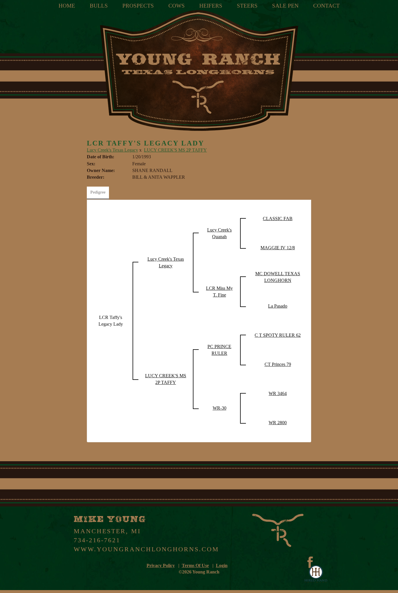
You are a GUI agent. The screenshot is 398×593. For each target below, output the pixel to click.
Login (222, 565)
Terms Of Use (195, 565)
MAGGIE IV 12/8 (277, 247)
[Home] (199, 70)
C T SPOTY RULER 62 (278, 335)
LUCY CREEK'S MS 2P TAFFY (175, 150)
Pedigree (97, 192)
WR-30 (219, 408)
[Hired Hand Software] (315, 574)
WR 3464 (278, 393)
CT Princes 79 (278, 364)
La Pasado (277, 305)
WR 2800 (278, 422)
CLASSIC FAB (278, 218)
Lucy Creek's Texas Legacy (112, 150)
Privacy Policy (161, 565)
